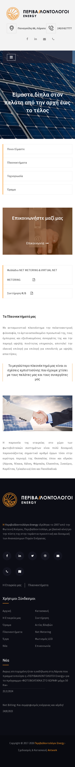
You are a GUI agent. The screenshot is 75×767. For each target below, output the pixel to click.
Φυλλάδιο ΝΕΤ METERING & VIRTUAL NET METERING (32, 274)
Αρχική (7, 611)
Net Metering (43, 632)
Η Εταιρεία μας (12, 585)
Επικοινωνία (36, 243)
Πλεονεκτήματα (17, 162)
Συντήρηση (42, 618)
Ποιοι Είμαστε (16, 149)
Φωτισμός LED (44, 639)
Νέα (5, 646)
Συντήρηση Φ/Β (16, 293)
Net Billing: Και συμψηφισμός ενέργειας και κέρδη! (33, 705)
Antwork (52, 750)
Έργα (6, 639)
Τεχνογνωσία (15, 176)
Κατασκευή (42, 611)
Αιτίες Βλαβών (44, 625)
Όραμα (11, 189)
